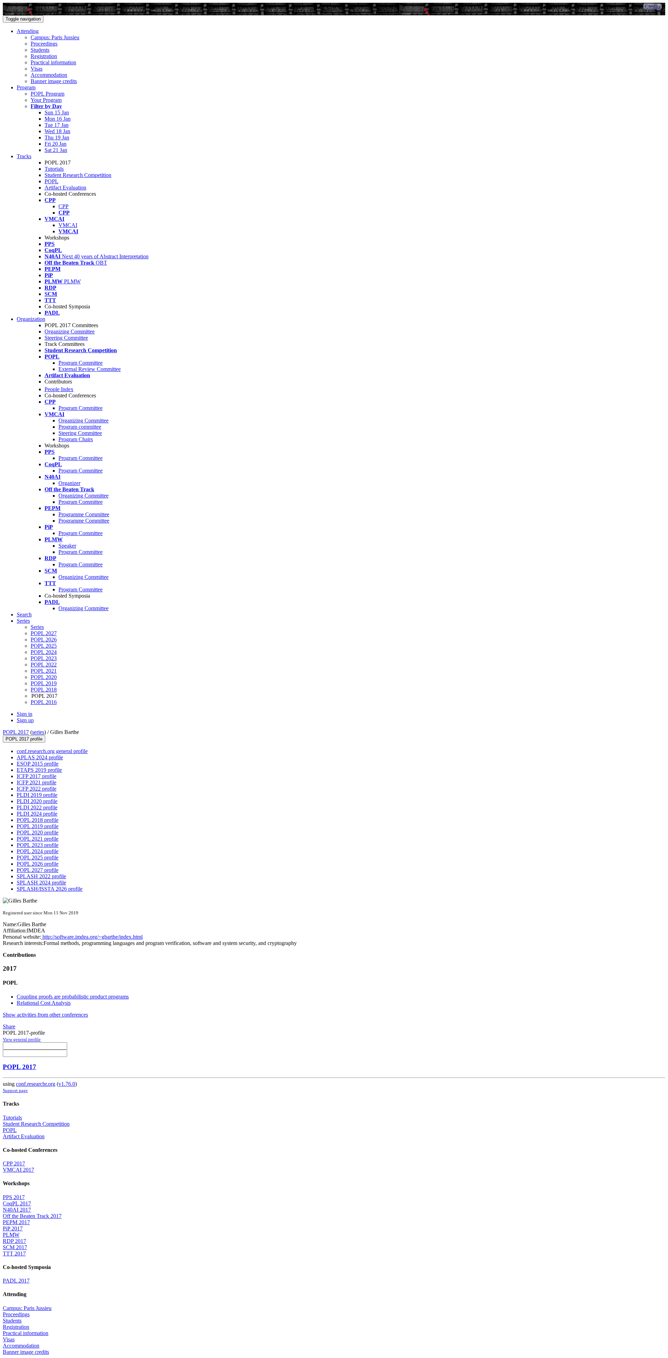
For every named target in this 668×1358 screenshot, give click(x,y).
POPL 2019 (44, 683)
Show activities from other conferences (45, 1015)
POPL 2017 (16, 732)
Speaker (67, 546)
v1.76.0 (66, 1084)
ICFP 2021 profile (36, 782)
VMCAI (67, 225)
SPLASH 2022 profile (41, 876)
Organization (31, 319)
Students (40, 50)
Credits (652, 6)
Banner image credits (54, 81)
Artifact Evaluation (65, 188)
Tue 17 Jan (57, 125)
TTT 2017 (14, 1253)
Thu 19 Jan (57, 137)
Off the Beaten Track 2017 (32, 1216)
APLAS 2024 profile (40, 757)
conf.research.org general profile (52, 751)
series (38, 732)
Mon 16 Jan (58, 119)
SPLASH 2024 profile (41, 883)
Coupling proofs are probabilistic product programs (73, 997)
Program (26, 87)
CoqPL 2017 (17, 1203)
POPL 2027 (44, 633)
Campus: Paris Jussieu (55, 37)
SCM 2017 (15, 1247)
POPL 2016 (44, 702)
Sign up (25, 720)
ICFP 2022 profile (36, 789)
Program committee (79, 427)
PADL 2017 (16, 1281)
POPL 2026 (44, 639)
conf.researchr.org (35, 1084)
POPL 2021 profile (37, 839)
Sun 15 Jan (57, 112)
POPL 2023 (44, 658)
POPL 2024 (44, 652)
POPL (51, 181)
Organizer (69, 483)
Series (37, 627)
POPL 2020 (44, 677)
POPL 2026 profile (37, 864)
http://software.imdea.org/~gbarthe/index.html (92, 937)
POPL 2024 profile (37, 851)
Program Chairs (75, 439)
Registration (44, 56)
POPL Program (47, 94)
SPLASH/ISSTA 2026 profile (49, 889)
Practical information (53, 62)
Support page (15, 1090)
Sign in (24, 714)
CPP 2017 (14, 1163)
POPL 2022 (44, 665)
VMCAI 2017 (18, 1170)
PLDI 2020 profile (37, 801)
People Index (59, 389)
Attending (28, 31)
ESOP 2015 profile (37, 764)
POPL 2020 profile (37, 832)
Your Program (46, 100)
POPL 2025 (44, 646)
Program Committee (80, 363)
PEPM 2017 (16, 1222)
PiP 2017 (13, 1228)
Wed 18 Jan (57, 131)
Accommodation (49, 75)
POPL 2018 (44, 690)
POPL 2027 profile (37, 870)
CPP (63, 206)
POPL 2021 (44, 671)
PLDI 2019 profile (37, 795)
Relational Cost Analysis (44, 1003)
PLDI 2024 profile (37, 814)
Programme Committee (83, 514)
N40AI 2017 (17, 1210)
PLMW (11, 1235)
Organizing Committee (70, 331)
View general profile (22, 1039)
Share (9, 1026)
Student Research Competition (78, 175)
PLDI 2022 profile (37, 807)
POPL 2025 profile (37, 857)
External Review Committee (89, 369)
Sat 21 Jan (56, 150)
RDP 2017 (14, 1241)
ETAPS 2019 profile (39, 770)
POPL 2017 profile (24, 739)
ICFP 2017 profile (36, 776)
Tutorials (54, 169)
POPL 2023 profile (37, 845)
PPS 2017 (14, 1197)
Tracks (24, 156)
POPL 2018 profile (37, 820)
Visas (36, 69)
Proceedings (44, 44)
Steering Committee (66, 338)
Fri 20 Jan (55, 144)
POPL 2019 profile (37, 826)
